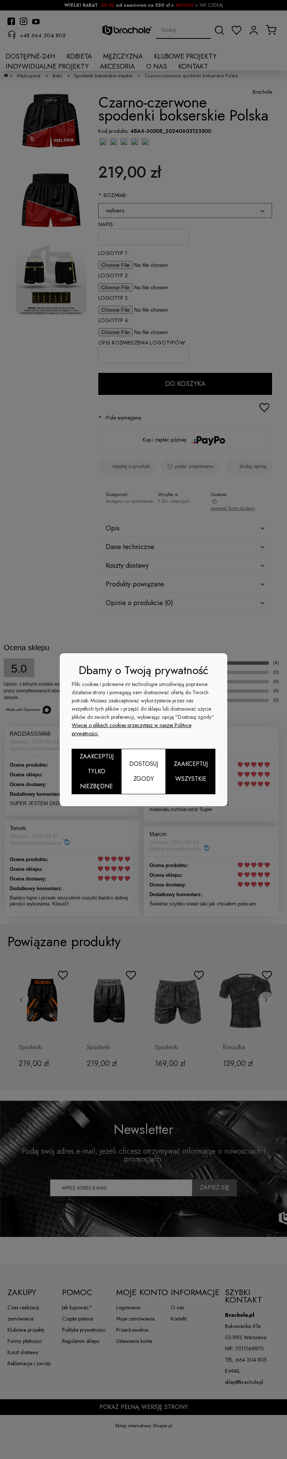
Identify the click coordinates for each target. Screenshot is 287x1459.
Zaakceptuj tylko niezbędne (97, 771)
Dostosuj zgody (143, 771)
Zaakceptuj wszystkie (191, 771)
